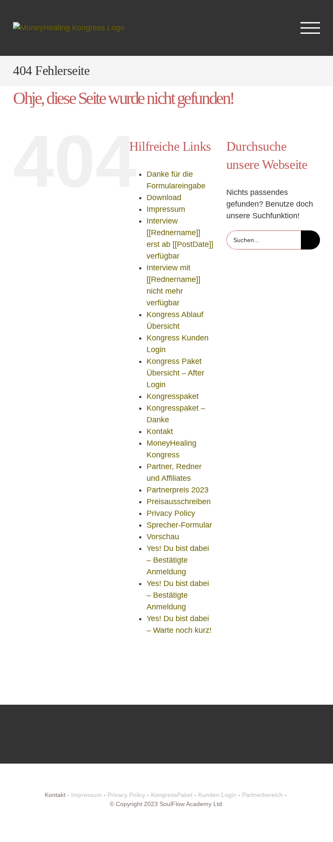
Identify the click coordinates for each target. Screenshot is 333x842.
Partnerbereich (262, 794)
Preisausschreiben (179, 501)
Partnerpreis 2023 (178, 490)
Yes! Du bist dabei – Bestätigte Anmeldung (178, 560)
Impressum (166, 209)
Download (164, 197)
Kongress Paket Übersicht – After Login (175, 373)
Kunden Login (217, 794)
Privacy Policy (171, 513)
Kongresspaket (173, 396)
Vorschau (163, 536)
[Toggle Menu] (310, 28)
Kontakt (160, 431)
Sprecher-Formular (179, 525)
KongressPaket (172, 794)
